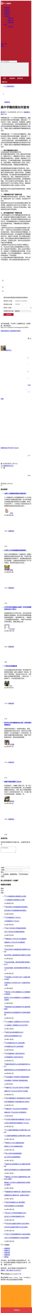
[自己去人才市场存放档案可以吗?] (15, 1213)
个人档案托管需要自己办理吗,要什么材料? (17, 1136)
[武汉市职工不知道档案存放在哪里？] (16, 907)
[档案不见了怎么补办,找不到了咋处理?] (16, 1087)
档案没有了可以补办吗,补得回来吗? (15, 1112)
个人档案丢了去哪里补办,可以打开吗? (16, 1025)
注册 (5, 44)
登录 (2, 44)
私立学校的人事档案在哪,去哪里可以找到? (17, 955)
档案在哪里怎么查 (6, 331)
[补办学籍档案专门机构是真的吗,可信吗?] (17, 1098)
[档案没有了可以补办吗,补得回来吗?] (16, 1109)
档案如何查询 (16, 331)
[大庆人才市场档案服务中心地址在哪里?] (17, 1234)
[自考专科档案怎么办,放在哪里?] (14, 1202)
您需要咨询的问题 (9, 311)
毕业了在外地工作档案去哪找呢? (14, 931)
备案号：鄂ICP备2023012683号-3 (11, 1270)
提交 (2, 876)
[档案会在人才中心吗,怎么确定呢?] (15, 939)
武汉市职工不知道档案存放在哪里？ (15, 910)
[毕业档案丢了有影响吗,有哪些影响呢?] (16, 1077)
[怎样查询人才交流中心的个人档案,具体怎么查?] (17, 979)
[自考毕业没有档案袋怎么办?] (13, 1032)
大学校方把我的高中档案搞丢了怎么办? (16, 1123)
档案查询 (12, 78)
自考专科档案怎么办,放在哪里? (14, 1206)
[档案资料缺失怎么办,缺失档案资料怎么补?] (17, 1066)
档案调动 (11, 22)
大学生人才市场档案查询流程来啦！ (15, 550)
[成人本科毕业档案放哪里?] (13, 1153)
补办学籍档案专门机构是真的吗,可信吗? (16, 1102)
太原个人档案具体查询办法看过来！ (15, 493)
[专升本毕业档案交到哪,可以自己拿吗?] (16, 1223)
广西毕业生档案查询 (10, 666)
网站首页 (7, 7)
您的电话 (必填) (8, 304)
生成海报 (16, 392)
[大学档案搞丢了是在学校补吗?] (14, 1053)
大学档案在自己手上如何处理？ (14, 1046)
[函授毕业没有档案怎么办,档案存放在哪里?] (17, 1166)
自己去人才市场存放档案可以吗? (14, 1216)
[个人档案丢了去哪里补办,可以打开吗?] (16, 1021)
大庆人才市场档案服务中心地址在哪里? (16, 1238)
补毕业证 (11, 26)
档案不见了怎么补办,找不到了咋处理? (16, 1091)
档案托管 (7, 12)
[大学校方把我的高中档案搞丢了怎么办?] (17, 1119)
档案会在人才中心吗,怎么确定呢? (14, 942)
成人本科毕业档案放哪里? (12, 1157)
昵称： (3, 867)
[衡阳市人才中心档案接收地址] (14, 1143)
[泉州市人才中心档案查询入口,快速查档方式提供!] (17, 994)
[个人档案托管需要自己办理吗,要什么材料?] (17, 1132)
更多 (5, 24)
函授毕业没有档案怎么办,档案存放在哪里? (17, 1170)
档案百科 (7, 14)
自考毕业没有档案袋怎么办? (13, 1036)
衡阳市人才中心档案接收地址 (13, 1146)
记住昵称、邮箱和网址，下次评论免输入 (15, 874)
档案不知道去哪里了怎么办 (12, 781)
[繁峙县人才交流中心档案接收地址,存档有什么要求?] (17, 1179)
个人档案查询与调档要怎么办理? (14, 900)
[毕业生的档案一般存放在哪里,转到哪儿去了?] (17, 964)
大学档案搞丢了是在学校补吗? (13, 1057)
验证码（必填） (16, 307)
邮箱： (3, 870)
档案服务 (7, 16)
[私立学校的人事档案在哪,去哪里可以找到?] (17, 951)
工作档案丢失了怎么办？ (12, 921)
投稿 (2, 46)
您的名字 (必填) (8, 301)
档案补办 (7, 9)
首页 (4, 78)
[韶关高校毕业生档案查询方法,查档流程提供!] (17, 1009)
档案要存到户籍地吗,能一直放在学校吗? (16, 1195)
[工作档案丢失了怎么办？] (12, 917)
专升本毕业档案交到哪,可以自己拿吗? (16, 1227)
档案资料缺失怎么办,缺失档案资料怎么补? (17, 1070)
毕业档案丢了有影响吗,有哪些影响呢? (16, 1080)
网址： (3, 872)
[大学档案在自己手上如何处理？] (15, 1043)
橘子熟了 (3, 112)
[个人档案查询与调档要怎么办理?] (15, 896)
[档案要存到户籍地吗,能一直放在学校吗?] (17, 1191)
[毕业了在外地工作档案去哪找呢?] (15, 928)
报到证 (6, 1257)
